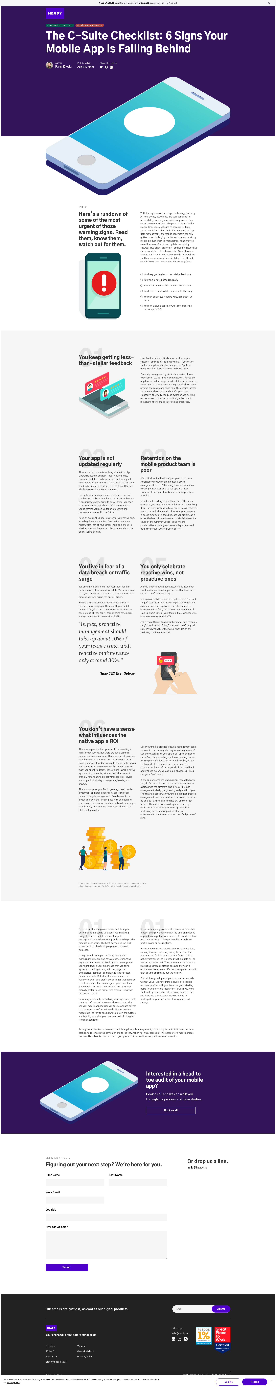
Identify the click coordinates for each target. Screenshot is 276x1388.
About (190, 13)
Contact (221, 13)
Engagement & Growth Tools (59, 25)
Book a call (171, 1110)
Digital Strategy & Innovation (89, 25)
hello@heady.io (197, 1167)
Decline (229, 1382)
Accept (255, 1382)
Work (153, 13)
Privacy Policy (13, 1383)
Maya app (144, 3)
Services (166, 13)
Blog (179, 13)
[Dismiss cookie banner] (271, 1381)
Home (141, 13)
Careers (203, 13)
